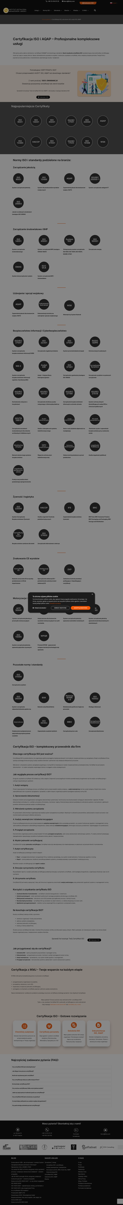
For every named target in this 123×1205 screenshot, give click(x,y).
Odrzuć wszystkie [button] (60, 608)
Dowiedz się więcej (55, 603)
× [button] (92, 594)
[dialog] (61, 602)
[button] (39, 608)
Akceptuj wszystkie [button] (80, 608)
